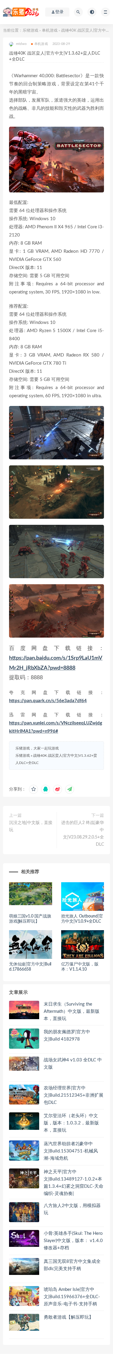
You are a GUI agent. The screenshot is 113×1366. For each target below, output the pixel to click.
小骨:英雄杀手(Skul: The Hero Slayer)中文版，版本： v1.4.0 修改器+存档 (73, 1240)
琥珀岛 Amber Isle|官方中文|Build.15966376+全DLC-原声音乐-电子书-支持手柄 (72, 1296)
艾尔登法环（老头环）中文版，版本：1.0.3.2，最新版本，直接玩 (71, 1123)
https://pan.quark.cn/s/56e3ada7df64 (48, 701)
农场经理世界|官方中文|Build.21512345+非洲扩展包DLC (73, 1095)
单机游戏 (50, 31)
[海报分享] (69, 789)
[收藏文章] (33, 789)
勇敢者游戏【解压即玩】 (68, 1317)
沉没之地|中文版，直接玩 (30, 826)
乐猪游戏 (30, 31)
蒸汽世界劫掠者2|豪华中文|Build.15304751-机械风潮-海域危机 (71, 1151)
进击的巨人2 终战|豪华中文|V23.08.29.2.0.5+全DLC (82, 834)
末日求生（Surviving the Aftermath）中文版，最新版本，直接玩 (71, 1011)
